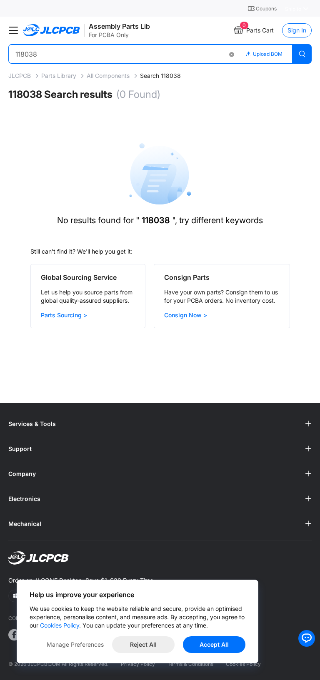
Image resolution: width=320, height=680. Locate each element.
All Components (109, 75)
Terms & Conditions (190, 664)
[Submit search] (302, 54)
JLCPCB (20, 75)
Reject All (143, 644)
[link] (20, 75)
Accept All (214, 644)
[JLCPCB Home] (51, 31)
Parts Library (59, 75)
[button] (231, 54)
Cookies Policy (243, 664)
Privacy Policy (138, 664)
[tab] (160, 423)
